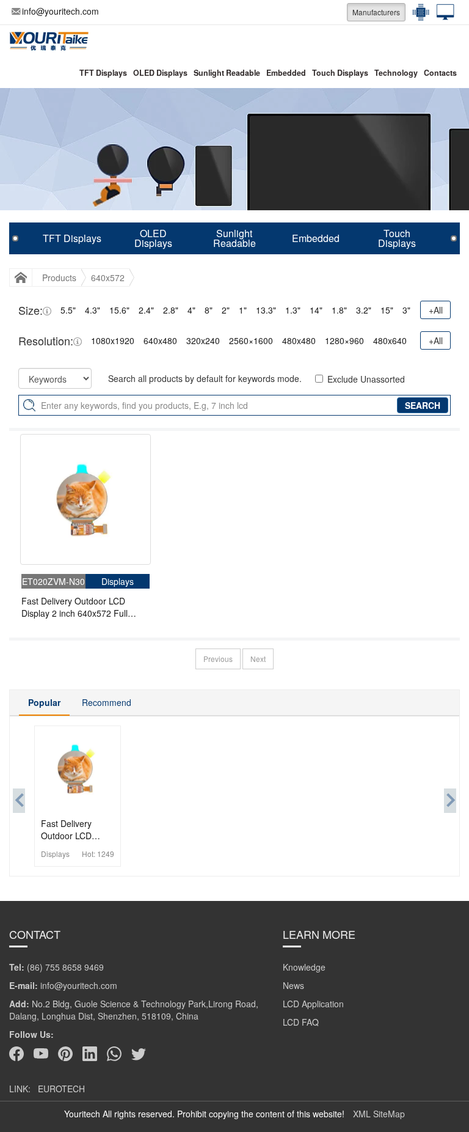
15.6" (119, 310)
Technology (396, 72)
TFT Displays (103, 72)
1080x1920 (112, 340)
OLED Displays (160, 72)
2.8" (170, 310)
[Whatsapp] (114, 1053)
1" (243, 310)
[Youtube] (41, 1053)
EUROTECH (61, 1088)
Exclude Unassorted (366, 379)
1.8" (339, 310)
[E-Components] (417, 12)
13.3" (266, 310)
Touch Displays (340, 72)
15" (386, 310)
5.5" (68, 310)
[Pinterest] (65, 1053)
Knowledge (304, 967)
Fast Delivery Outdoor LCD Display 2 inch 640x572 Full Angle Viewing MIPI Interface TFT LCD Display (77, 607)
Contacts (440, 72)
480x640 (390, 340)
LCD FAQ (301, 1022)
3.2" (363, 310)
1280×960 (344, 340)
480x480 (299, 340)
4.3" (92, 310)
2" (226, 310)
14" (316, 310)
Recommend (106, 702)
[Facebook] (16, 1053)
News (293, 985)
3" (406, 310)
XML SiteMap (379, 1114)
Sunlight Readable (227, 72)
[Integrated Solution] (442, 12)
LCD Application (313, 1004)
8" (209, 310)
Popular (44, 702)
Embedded (286, 72)
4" (191, 310)
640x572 (108, 277)
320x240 (203, 340)
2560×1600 (251, 340)
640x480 (160, 340)
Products (59, 277)
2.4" (146, 310)
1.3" (292, 310)
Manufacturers (376, 12)
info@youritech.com (60, 11)
